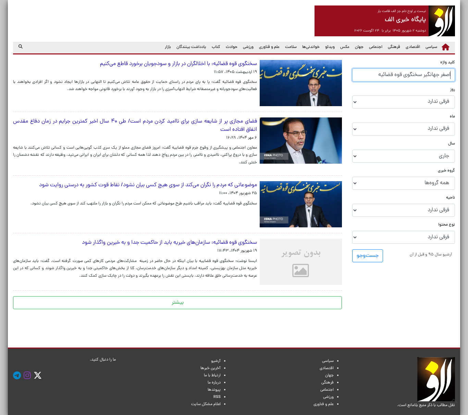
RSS (217, 397)
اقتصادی (413, 47)
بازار (168, 47)
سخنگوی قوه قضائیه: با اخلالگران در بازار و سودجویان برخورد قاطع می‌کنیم (178, 64)
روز (452, 90)
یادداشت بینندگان (191, 47)
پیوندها (214, 390)
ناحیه (450, 198)
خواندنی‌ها (311, 47)
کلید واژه (447, 63)
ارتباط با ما (212, 376)
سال (451, 144)
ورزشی (248, 47)
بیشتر (178, 303)
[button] (431, 255)
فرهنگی (394, 47)
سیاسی (431, 47)
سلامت (291, 47)
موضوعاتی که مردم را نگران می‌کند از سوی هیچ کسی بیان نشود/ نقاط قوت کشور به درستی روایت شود (148, 185)
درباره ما (214, 383)
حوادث (231, 47)
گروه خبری (446, 171)
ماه (452, 117)
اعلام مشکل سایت (206, 404)
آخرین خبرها (210, 368)
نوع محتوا (446, 225)
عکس (344, 47)
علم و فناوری (269, 47)
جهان (359, 47)
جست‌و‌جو (368, 256)
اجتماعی (375, 47)
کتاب (216, 47)
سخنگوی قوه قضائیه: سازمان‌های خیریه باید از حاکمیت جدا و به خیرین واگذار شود (169, 243)
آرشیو (216, 361)
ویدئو (330, 47)
